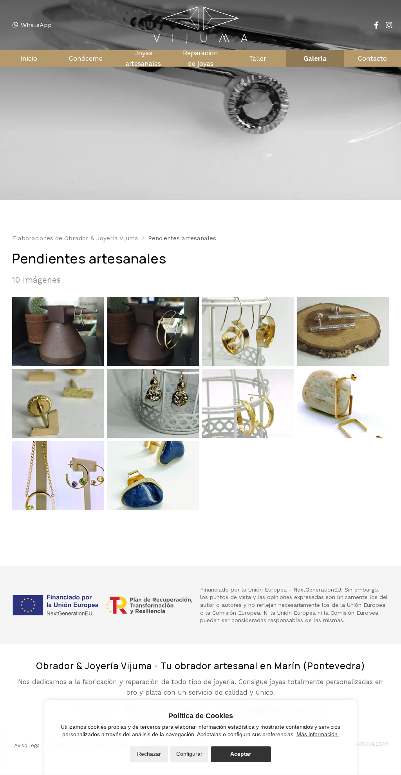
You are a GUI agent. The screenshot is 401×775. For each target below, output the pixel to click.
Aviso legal (27, 745)
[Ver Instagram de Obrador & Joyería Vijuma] (388, 25)
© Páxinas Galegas (364, 744)
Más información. (317, 734)
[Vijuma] (200, 25)
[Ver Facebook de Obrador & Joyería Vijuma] (376, 25)
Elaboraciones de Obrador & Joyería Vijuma (75, 238)
